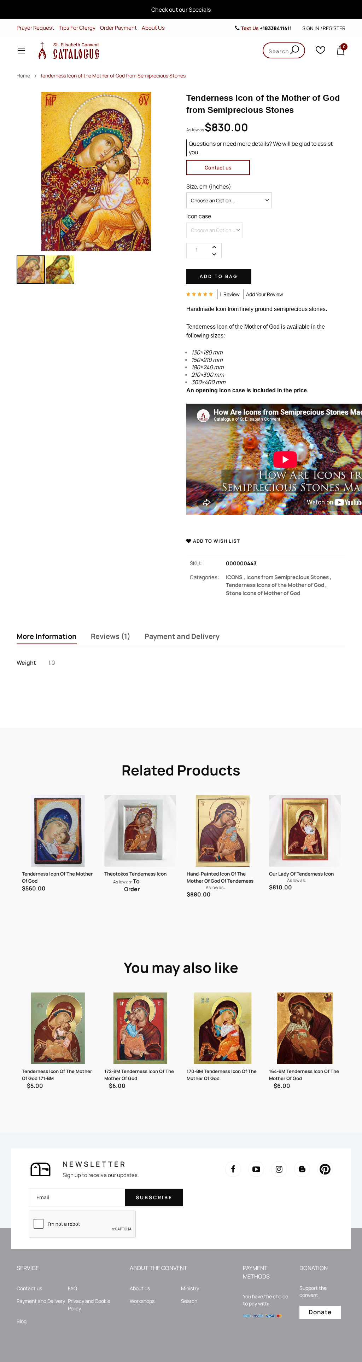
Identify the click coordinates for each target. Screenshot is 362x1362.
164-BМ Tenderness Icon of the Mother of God (304, 1074)
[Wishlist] (320, 51)
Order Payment (118, 27)
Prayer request (35, 27)
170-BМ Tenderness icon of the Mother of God (222, 1074)
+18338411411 (276, 28)
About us (140, 1288)
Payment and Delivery (182, 636)
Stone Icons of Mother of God (263, 593)
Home (23, 75)
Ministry (190, 1288)
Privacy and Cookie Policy (89, 1305)
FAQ (72, 1288)
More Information (47, 636)
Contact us (218, 167)
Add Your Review (264, 294)
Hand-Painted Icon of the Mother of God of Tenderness (220, 877)
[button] (60, 269)
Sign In (310, 28)
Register (334, 28)
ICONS (236, 577)
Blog (22, 1321)
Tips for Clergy (77, 27)
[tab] (47, 637)
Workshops (142, 1301)
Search (189, 1301)
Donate (320, 1312)
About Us (153, 27)
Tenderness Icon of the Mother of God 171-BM (57, 1074)
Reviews (109, 636)
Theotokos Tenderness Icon (135, 874)
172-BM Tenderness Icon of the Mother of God (139, 1074)
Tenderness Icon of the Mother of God (57, 877)
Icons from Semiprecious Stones (289, 577)
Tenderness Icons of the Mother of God (276, 585)
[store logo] (67, 50)
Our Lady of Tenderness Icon (301, 874)
